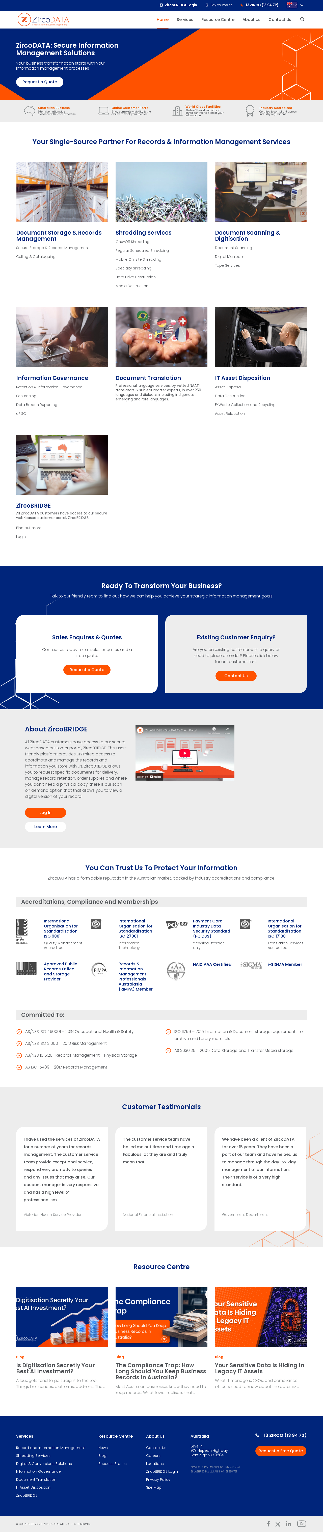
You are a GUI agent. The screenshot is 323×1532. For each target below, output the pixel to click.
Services (24, 1436)
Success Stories (112, 1464)
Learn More (45, 827)
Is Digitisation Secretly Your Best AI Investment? (55, 1368)
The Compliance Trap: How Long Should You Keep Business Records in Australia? (161, 1371)
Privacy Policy (158, 1480)
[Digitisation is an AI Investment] (62, 1317)
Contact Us (236, 676)
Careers (153, 1456)
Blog (20, 1356)
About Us (155, 1436)
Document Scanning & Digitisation (247, 236)
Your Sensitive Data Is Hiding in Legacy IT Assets (259, 1368)
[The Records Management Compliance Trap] (161, 1317)
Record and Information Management (50, 1448)
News (103, 1448)
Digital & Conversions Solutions (44, 1464)
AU (292, 5)
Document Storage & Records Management (59, 236)
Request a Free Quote (281, 1451)
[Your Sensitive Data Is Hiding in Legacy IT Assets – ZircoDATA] (261, 1317)
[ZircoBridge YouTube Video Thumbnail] (206, 753)
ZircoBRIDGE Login (162, 1471)
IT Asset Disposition (242, 378)
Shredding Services (144, 233)
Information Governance (52, 378)
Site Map (154, 1487)
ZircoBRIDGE (33, 506)
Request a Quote (39, 82)
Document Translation (148, 378)
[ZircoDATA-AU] (43, 19)
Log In (45, 812)
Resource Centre (115, 1436)
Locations (155, 1464)
